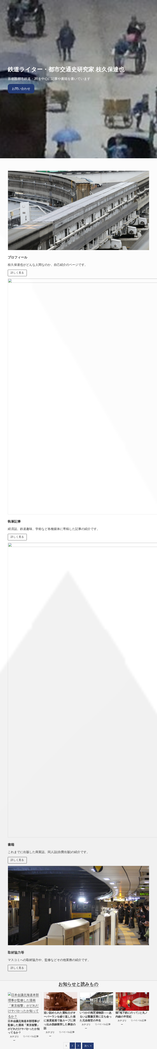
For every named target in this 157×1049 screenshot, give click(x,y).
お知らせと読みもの (78, 984)
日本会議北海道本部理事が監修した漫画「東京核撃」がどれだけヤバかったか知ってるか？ (24, 1027)
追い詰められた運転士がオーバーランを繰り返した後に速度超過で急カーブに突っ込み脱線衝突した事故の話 (60, 1020)
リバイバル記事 (31, 1036)
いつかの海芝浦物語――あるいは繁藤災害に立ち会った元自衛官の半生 (96, 1016)
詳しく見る (17, 272)
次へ (87, 1045)
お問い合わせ (21, 88)
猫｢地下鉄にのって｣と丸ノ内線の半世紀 (132, 1014)
